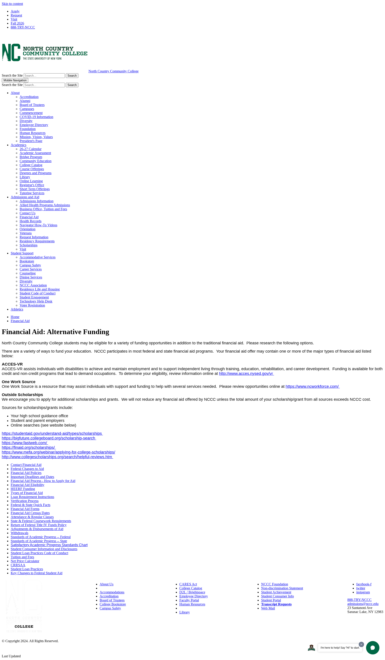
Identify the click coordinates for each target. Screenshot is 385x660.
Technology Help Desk (36, 301)
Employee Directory (34, 125)
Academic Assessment (35, 153)
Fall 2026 (17, 23)
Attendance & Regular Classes (32, 517)
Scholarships (28, 245)
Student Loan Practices (27, 569)
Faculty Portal (189, 600)
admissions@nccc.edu (363, 604)
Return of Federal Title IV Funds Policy (39, 525)
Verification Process (25, 501)
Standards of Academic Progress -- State (39, 541)
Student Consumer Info (277, 596)
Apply (15, 11)
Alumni (25, 101)
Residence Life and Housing (40, 289)
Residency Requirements (37, 241)
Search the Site (12, 75)
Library (25, 177)
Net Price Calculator (25, 561)
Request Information (34, 237)
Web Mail (268, 608)
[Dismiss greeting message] (361, 644)
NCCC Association (33, 285)
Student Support (22, 253)
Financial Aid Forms (25, 509)
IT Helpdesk (188, 608)
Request (16, 15)
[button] (372, 647)
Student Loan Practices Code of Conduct (39, 553)
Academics (18, 145)
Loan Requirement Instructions (32, 497)
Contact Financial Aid (26, 465)
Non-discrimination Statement (282, 588)
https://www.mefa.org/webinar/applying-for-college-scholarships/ (58, 452)
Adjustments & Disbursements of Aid (37, 529)
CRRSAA (18, 565)
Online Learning (31, 181)
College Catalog (31, 165)
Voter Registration (32, 305)
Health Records (30, 221)
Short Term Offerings (35, 189)
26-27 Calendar (30, 149)
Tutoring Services (32, 193)
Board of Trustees (32, 105)
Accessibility (109, 588)
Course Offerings (32, 169)
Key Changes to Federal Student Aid (36, 573)
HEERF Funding (23, 489)
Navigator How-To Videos (38, 225)
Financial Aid (29, 217)
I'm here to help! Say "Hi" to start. (340, 647)
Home (15, 317)
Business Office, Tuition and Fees (43, 209)
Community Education (35, 161)
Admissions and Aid (25, 197)
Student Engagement (34, 297)
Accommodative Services (37, 257)
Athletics (17, 309)
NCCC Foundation (274, 584)
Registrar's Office (32, 185)
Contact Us (27, 213)
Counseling (28, 273)
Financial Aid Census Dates (30, 513)
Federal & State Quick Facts (30, 505)
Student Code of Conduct (37, 293)
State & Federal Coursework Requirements (41, 521)
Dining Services (31, 277)
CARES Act (188, 584)
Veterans (26, 233)
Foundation (28, 129)
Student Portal (271, 600)
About (15, 93)
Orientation (27, 229)
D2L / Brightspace (192, 592)
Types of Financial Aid (27, 493)
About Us (106, 584)
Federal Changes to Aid (27, 469)
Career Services (31, 269)
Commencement (31, 113)
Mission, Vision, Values (36, 137)
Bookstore (27, 261)
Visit (14, 19)
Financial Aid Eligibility (27, 485)
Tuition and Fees (22, 557)
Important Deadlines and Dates (32, 477)
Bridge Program (31, 157)
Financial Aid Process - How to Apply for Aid (43, 481)
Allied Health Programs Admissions (45, 205)
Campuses (27, 109)
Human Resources (32, 133)
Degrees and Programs (35, 173)
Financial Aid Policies (26, 473)
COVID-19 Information (36, 117)
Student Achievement (276, 592)
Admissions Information (36, 201)
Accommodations (112, 592)
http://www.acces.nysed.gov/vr (246, 373)
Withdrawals (19, 533)
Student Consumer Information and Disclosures (44, 549)
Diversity (26, 121)
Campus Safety (30, 265)
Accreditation (29, 97)
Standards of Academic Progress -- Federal (41, 537)
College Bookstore (113, 604)
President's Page (31, 141)
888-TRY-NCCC (23, 27)
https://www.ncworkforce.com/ (313, 386)
